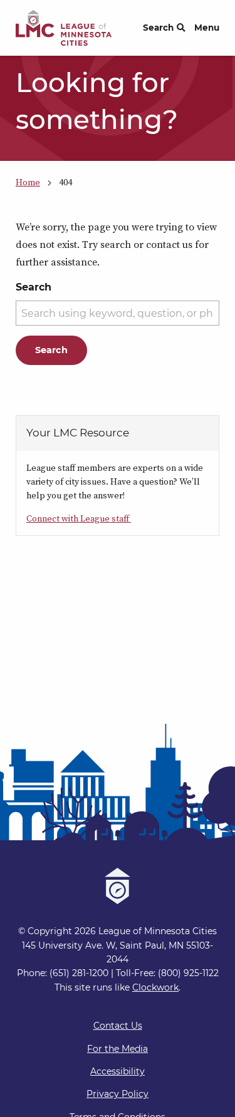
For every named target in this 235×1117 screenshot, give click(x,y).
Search (158, 28)
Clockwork (155, 987)
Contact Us (117, 1025)
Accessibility (117, 1071)
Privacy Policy (117, 1093)
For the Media (117, 1048)
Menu (206, 28)
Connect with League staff (78, 518)
